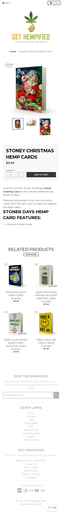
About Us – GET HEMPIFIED (31, 460)
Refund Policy (31, 470)
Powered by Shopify (31, 504)
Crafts (31, 419)
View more (31, 254)
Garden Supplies (31, 433)
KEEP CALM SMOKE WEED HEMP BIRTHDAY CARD (16, 343)
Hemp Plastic (31, 423)
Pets (31, 426)
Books (31, 436)
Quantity (10, 171)
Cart (55, 3)
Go (56, 395)
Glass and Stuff (31, 430)
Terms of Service (31, 474)
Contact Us (31, 464)
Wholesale (31, 477)
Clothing (31, 416)
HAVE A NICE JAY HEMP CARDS (46, 341)
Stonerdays (16, 298)
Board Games (31, 440)
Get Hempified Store (35, 501)
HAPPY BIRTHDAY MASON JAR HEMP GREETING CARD (46, 295)
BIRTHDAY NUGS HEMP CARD (16, 294)
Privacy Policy (31, 467)
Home (13, 52)
